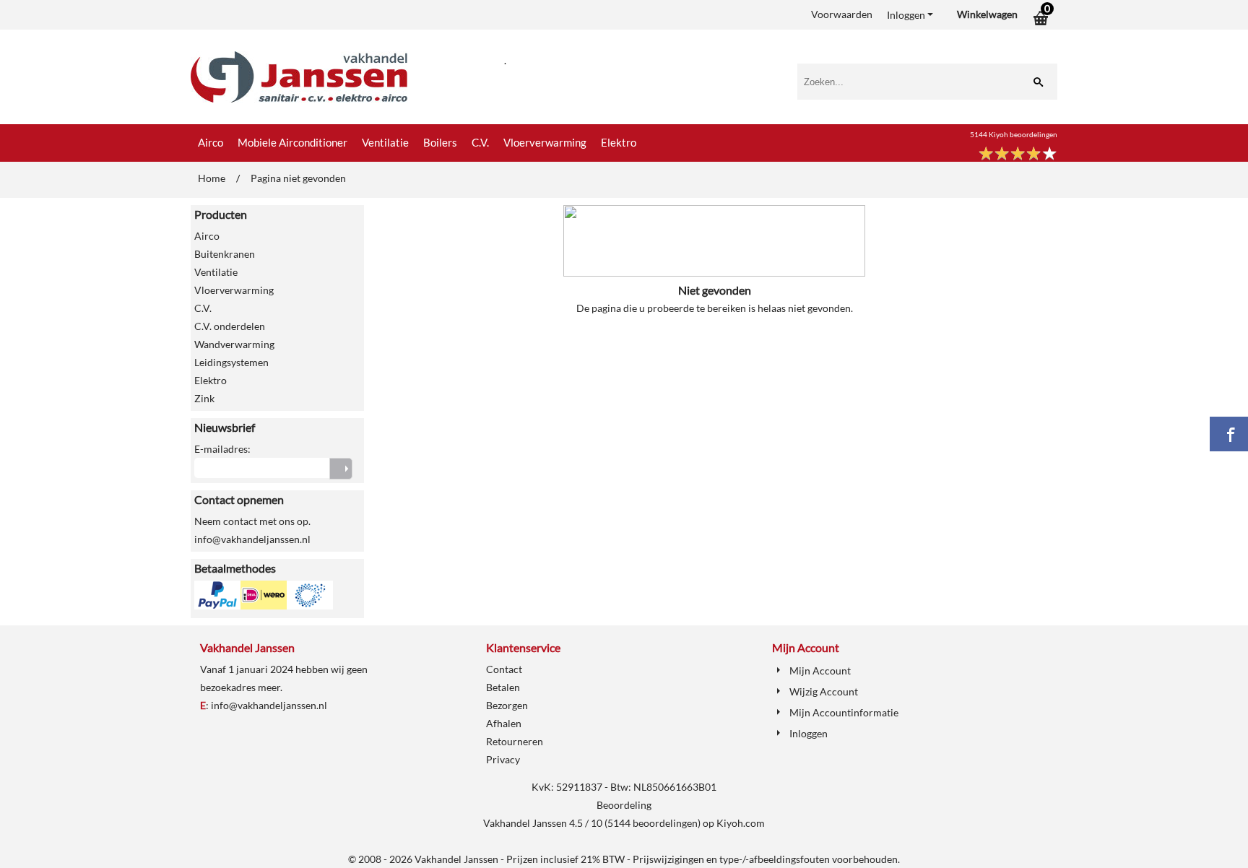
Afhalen (503, 723)
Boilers (440, 142)
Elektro (618, 142)
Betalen (503, 687)
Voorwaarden (841, 14)
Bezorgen (507, 705)
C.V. (480, 142)
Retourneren (514, 741)
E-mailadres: (222, 449)
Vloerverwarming (544, 142)
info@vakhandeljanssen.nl (269, 705)
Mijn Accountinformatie (843, 712)
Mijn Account (820, 670)
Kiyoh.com (740, 823)
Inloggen (906, 15)
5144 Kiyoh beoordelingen (1013, 134)
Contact (504, 669)
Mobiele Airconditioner (292, 142)
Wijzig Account (823, 691)
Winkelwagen (987, 14)
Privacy (503, 759)
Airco (210, 142)
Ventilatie (385, 142)
